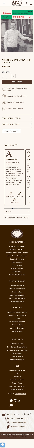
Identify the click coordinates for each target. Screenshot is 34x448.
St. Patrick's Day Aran (17, 322)
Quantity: (6, 72)
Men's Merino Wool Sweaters (17, 256)
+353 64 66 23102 (20, 394)
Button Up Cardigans (17, 295)
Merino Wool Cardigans (17, 298)
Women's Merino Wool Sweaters (17, 253)
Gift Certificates (17, 353)
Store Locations (17, 325)
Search (27, 3)
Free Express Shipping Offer (16, 218)
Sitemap (24, 436)
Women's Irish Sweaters (17, 246)
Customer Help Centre (17, 370)
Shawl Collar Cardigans (17, 289)
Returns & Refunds (17, 344)
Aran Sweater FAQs (17, 360)
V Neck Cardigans (17, 292)
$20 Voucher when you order (17, 350)
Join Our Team (17, 331)
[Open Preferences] (2, 445)
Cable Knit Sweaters (17, 259)
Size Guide (8, 211)
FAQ (17, 373)
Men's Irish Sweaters (17, 249)
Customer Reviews (17, 356)
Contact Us (17, 377)
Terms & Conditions (17, 380)
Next (29, 177)
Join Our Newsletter (17, 328)
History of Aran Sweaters (17, 315)
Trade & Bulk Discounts (17, 275)
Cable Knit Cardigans (17, 285)
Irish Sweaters (17, 265)
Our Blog (17, 318)
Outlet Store (17, 272)
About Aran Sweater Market (17, 312)
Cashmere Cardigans (17, 301)
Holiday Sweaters (17, 268)
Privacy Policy (17, 383)
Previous (4, 177)
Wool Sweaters (17, 262)
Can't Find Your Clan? (17, 386)
